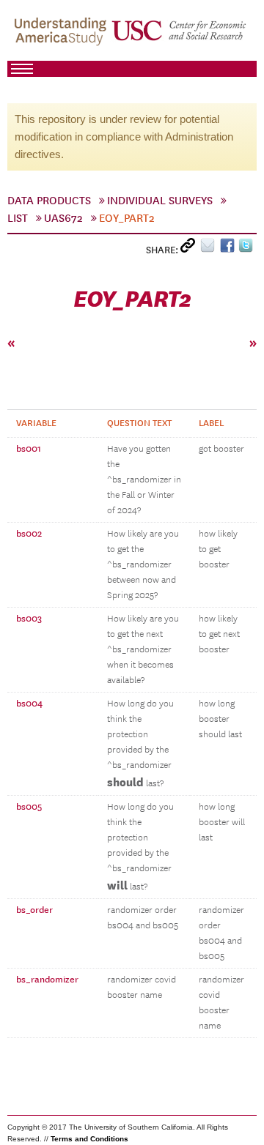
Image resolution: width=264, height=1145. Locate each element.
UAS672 (63, 218)
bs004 (29, 703)
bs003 (29, 618)
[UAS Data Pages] (62, 37)
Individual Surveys (160, 200)
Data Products (49, 200)
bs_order (34, 910)
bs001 (28, 449)
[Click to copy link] (190, 249)
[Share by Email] (210, 249)
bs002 (29, 534)
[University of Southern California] (179, 37)
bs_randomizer (47, 979)
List (17, 218)
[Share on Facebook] (229, 249)
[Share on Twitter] (247, 249)
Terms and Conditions (89, 1139)
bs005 (29, 807)
